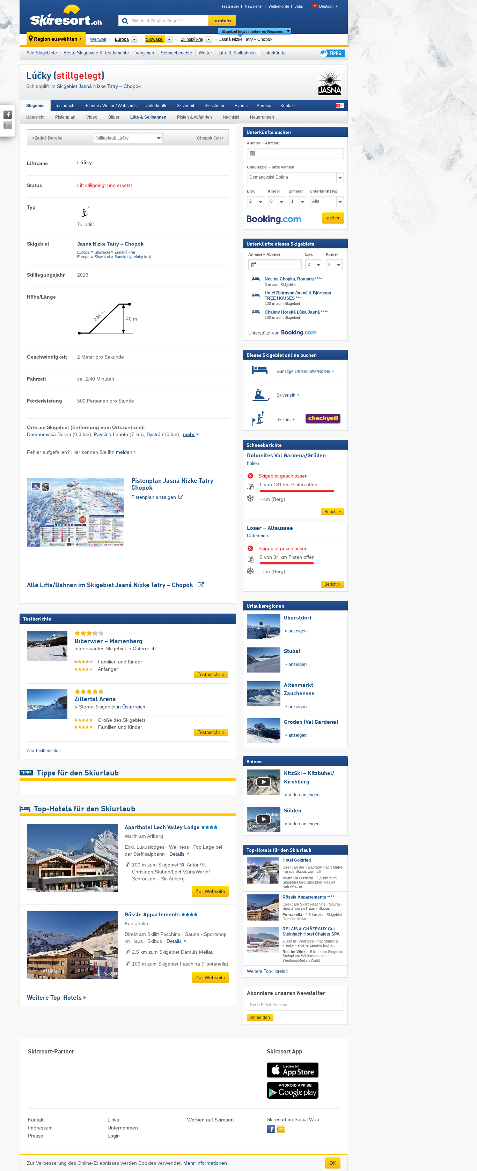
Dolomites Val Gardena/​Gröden (286, 456)
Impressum (40, 1128)
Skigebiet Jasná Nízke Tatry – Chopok (99, 86)
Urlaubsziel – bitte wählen (270, 167)
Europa (83, 252)
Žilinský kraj (125, 252)
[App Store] (292, 1078)
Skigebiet (35, 105)
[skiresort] (66, 17)
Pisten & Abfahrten (194, 117)
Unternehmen (123, 1128)
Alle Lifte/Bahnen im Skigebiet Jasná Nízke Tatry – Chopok (111, 585)
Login (114, 1136)
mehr (189, 434)
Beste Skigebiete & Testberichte (96, 52)
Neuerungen (262, 117)
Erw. (251, 191)
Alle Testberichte (42, 750)
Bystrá (154, 434)
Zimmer (296, 191)
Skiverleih (186, 105)
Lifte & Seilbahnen (237, 52)
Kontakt (287, 105)
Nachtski (231, 117)
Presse (35, 1136)
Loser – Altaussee (270, 528)
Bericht (331, 511)
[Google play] (292, 1097)
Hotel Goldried (296, 860)
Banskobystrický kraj (133, 257)
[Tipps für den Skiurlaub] (331, 53)
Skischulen (215, 105)
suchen (333, 217)
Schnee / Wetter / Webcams (111, 105)
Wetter (205, 52)
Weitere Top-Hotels (54, 998)
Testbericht (65, 105)
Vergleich (144, 52)
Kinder (274, 191)
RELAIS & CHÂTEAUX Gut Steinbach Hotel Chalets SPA (311, 931)
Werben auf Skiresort (210, 1120)
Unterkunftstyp (324, 191)
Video (91, 117)
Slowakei (102, 252)
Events (241, 105)
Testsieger (230, 6)
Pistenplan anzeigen (174, 489)
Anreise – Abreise (263, 143)
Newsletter (254, 6)
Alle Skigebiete (42, 52)
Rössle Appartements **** (308, 897)
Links (113, 1120)
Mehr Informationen (205, 1163)
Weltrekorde (279, 6)
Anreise (264, 105)
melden (124, 452)
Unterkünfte (274, 52)
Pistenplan (65, 117)
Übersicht (35, 117)
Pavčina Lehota (111, 434)
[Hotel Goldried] (263, 870)
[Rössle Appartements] (263, 907)
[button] (274, 219)
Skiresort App (284, 1052)
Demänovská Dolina (49, 434)
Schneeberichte (176, 52)
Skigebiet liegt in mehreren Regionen (252, 31)
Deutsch (326, 6)
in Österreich (141, 648)
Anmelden (260, 1017)
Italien (253, 463)
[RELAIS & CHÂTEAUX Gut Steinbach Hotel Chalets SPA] (263, 940)
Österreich (257, 535)
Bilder (113, 117)
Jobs (299, 6)
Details (177, 854)
